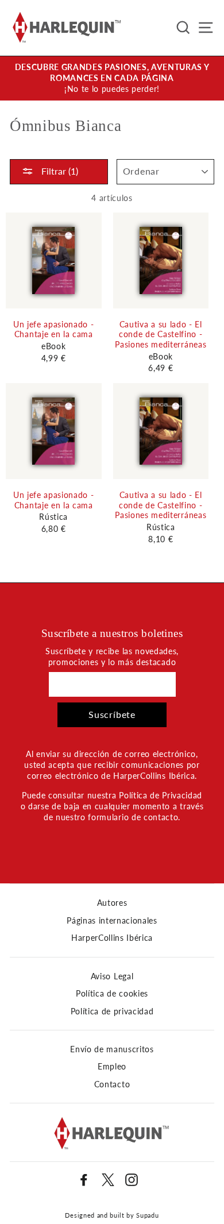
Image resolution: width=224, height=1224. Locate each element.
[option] (112, 78)
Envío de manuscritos (112, 1049)
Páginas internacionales (112, 920)
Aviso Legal (112, 976)
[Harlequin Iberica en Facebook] (84, 1179)
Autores (112, 903)
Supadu (147, 1215)
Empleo (112, 1066)
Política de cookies (112, 993)
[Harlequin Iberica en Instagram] (131, 1179)
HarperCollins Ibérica (112, 938)
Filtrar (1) (58, 170)
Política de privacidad (112, 1011)
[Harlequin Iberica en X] (108, 1179)
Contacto (112, 1084)
